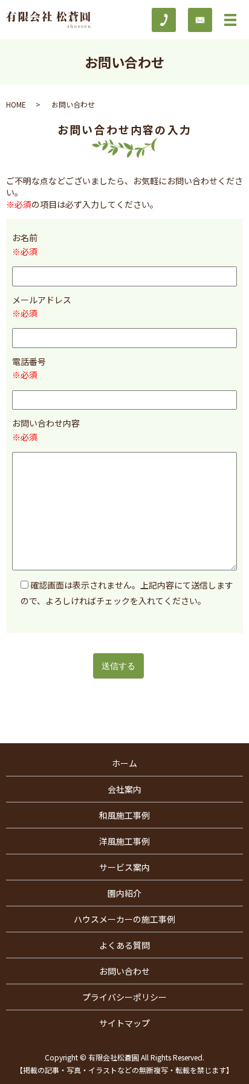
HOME (16, 104)
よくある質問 (124, 945)
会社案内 (124, 789)
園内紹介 (124, 893)
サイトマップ (124, 1023)
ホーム (124, 763)
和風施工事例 (124, 815)
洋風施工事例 (124, 841)
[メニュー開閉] (230, 20)
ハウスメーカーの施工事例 (124, 919)
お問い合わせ (124, 971)
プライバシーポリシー (124, 997)
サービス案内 (124, 867)
